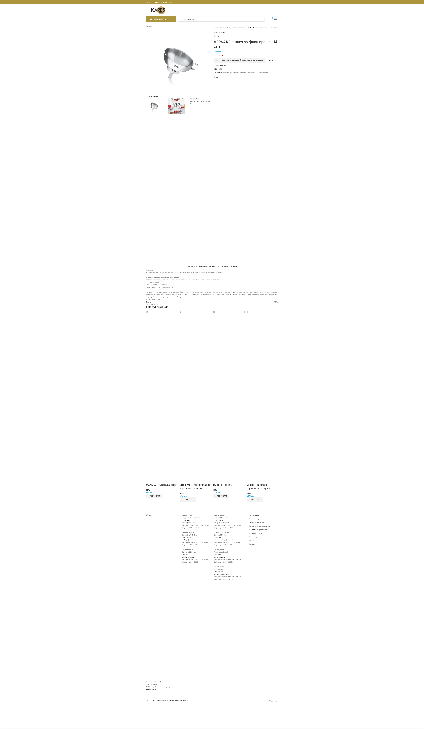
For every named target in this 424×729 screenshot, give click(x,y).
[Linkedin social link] (227, 76)
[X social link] (268, 2)
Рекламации (253, 537)
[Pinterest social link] (276, 2)
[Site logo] (158, 10)
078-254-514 (186, 554)
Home (216, 28)
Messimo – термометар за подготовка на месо (195, 486)
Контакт (252, 544)
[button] (154, 496)
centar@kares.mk (220, 557)
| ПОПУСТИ (256, 10)
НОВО (265, 10)
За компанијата (254, 515)
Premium (223, 28)
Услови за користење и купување (261, 519)
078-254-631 (218, 537)
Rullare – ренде (222, 485)
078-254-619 (186, 537)
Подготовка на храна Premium (257, 72)
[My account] (268, 19)
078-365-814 (218, 520)
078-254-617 (218, 554)
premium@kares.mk (188, 557)
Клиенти (252, 540)
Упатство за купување (257, 522)
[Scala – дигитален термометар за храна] (262, 394)
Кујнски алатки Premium (237, 28)
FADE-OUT (274, 10)
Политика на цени (255, 533)
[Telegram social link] (230, 76)
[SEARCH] (261, 19)
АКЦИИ (248, 10)
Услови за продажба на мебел (260, 526)
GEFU (148, 490)
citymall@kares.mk (188, 523)
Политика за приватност (258, 530)
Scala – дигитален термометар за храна (258, 486)
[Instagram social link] (271, 2)
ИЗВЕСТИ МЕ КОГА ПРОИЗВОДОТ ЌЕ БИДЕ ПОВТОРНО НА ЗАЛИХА (239, 60)
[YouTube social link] (273, 2)
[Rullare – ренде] (229, 394)
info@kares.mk (151, 689)
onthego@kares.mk (188, 540)
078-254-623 (186, 520)
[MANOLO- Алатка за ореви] (161, 394)
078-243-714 (218, 572)
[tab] (192, 266)
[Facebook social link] (265, 2)
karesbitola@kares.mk (221, 574)
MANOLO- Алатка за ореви (161, 485)
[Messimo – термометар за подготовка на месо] (195, 394)
